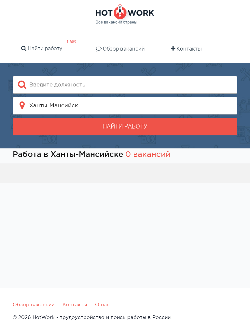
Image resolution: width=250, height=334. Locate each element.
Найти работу (44, 48)
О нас (102, 304)
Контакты (188, 48)
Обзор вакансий (123, 48)
